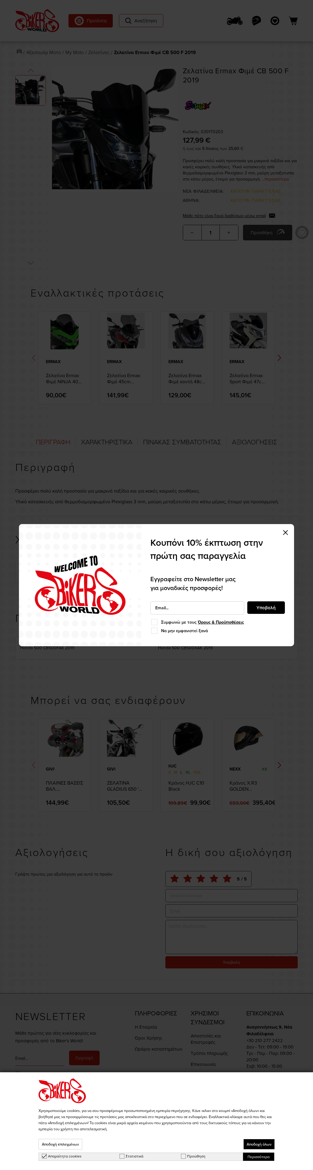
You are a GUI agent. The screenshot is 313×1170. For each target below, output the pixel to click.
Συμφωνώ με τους (202, 622)
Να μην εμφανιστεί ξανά (184, 631)
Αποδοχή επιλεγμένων (60, 1144)
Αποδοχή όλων (259, 1144)
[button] (285, 532)
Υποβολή (266, 607)
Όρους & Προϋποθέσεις (221, 622)
